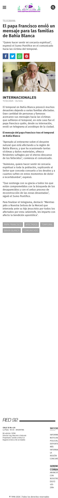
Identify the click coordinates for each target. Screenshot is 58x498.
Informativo (52, 435)
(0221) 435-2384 (52, 484)
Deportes (52, 444)
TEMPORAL (47, 224)
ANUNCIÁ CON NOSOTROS (52, 475)
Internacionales (52, 450)
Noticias (52, 438)
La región (52, 454)
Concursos (52, 459)
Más (52, 447)
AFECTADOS (31, 224)
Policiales (52, 441)
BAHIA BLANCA (11, 230)
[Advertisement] (29, 266)
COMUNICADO (30, 230)
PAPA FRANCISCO (13, 224)
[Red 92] (29, 7)
